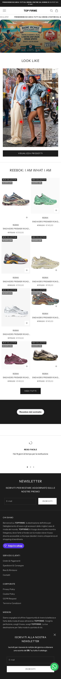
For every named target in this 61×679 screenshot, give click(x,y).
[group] (30, 36)
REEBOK (16, 225)
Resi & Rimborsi (10, 570)
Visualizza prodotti (30, 153)
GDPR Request (9, 598)
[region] (30, 451)
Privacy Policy (9, 589)
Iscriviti (30, 669)
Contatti (6, 575)
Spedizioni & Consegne (13, 565)
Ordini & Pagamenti (11, 561)
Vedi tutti (30, 391)
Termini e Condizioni (12, 603)
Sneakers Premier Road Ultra (16, 229)
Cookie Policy (9, 594)
